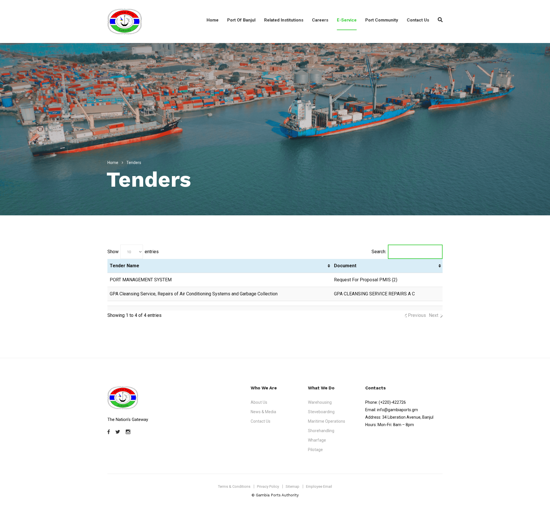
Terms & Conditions (234, 486)
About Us (259, 402)
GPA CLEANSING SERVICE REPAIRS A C (374, 293)
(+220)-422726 (392, 402)
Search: (379, 251)
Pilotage (315, 449)
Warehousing (320, 402)
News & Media (263, 411)
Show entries (133, 251)
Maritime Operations (326, 421)
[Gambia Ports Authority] (124, 21)
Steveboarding (321, 411)
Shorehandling (321, 430)
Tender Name (124, 265)
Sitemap (292, 486)
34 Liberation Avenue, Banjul (407, 417)
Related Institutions (283, 20)
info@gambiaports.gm (397, 409)
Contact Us (418, 20)
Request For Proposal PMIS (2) (365, 279)
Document (345, 265)
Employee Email (319, 486)
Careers (320, 20)
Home (213, 20)
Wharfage (317, 440)
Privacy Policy (268, 486)
